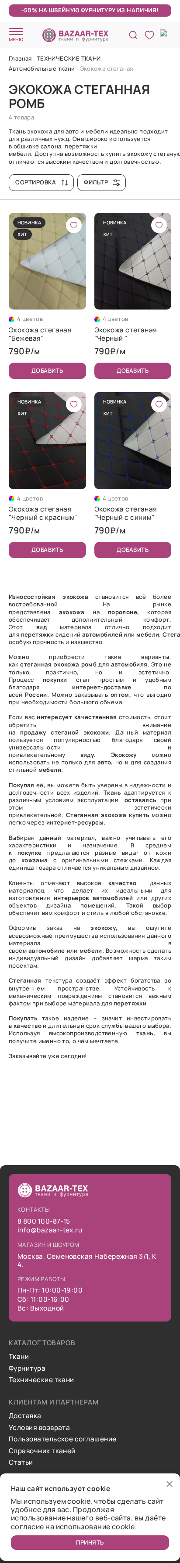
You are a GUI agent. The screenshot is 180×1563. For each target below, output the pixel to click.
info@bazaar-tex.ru (49, 1230)
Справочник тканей (42, 1451)
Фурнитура (27, 1368)
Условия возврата (39, 1428)
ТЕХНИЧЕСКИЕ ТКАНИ (69, 58)
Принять (90, 1542)
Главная (20, 58)
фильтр (96, 182)
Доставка (25, 1416)
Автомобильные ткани (42, 68)
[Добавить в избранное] (74, 225)
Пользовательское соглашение (62, 1439)
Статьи (21, 1462)
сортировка (35, 182)
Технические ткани (41, 1380)
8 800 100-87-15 (43, 1221)
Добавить (47, 371)
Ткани (19, 1357)
